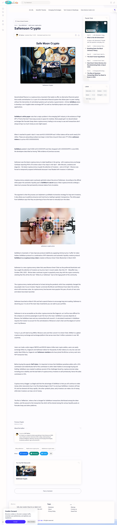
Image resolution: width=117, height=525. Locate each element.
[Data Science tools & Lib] (87, 10)
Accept (15, 518)
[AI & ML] (31, 10)
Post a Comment (47, 491)
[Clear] (48, 2)
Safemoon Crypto (21, 479)
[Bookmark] (111, 2)
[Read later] (76, 35)
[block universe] (97, 46)
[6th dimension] (97, 35)
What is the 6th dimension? (95, 37)
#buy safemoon (19, 448)
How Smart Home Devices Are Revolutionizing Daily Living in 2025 (96, 65)
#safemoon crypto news (48, 448)
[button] (114, 2)
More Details (31, 518)
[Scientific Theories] (41, 10)
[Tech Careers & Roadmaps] (71, 10)
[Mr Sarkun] (21, 35)
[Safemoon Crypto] (26, 471)
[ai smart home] (97, 60)
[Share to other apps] (51, 453)
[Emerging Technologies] (55, 10)
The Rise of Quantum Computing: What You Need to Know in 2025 (96, 75)
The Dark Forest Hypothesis (96, 56)
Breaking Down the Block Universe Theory (95, 49)
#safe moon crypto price (32, 448)
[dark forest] (97, 54)
